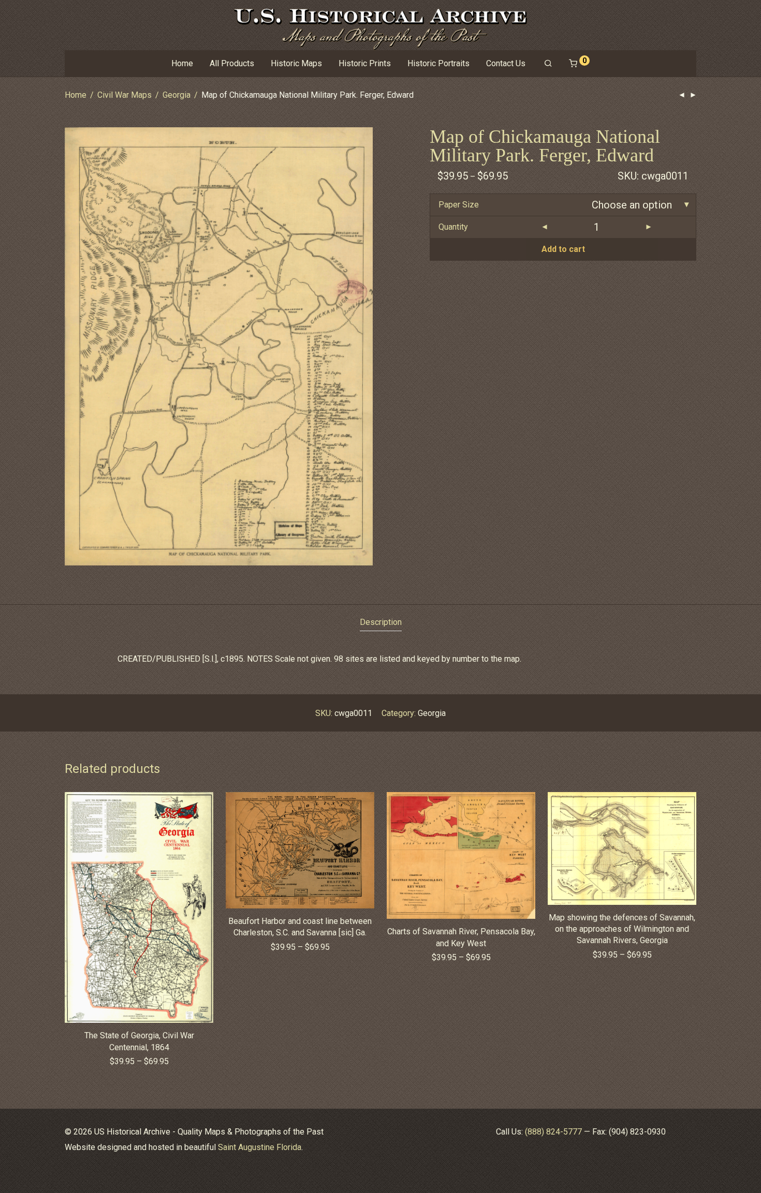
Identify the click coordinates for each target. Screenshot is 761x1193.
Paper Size (458, 205)
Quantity (453, 227)
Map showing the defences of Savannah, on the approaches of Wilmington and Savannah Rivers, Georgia (622, 929)
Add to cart (563, 249)
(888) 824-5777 (553, 1132)
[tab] (381, 622)
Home (182, 63)
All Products (232, 63)
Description (381, 622)
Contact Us (505, 63)
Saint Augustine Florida (259, 1147)
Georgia (177, 95)
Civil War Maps (124, 95)
